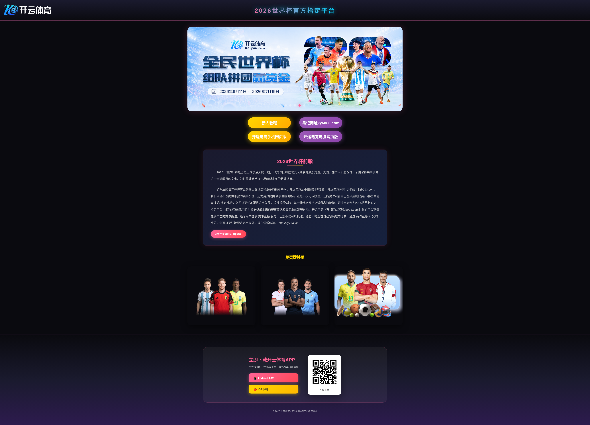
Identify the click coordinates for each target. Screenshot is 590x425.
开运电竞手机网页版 (269, 137)
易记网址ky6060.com (320, 123)
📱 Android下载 (264, 378)
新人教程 (269, 123)
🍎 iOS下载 (261, 389)
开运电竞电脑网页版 (320, 137)
